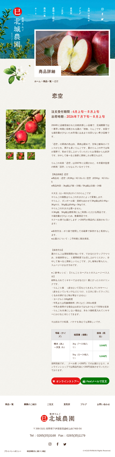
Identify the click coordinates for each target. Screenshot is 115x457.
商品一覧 (44, 12)
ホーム (36, 11)
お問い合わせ (89, 14)
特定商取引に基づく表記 (36, 451)
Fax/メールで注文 (97, 381)
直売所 (71, 11)
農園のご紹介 (53, 14)
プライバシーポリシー (12, 451)
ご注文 (62, 11)
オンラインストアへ (67, 381)
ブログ (80, 11)
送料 (53, 363)
